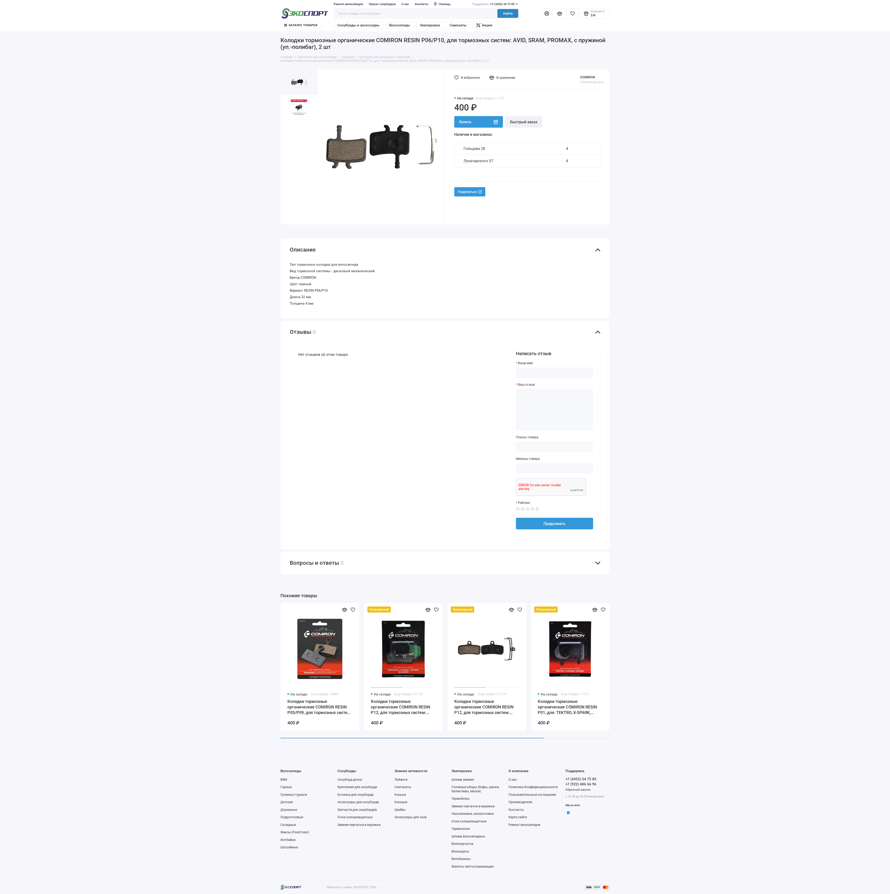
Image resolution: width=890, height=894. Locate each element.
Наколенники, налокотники (472, 813)
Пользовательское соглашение (532, 794)
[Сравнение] (559, 13)
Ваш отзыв (526, 384)
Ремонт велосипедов (348, 4)
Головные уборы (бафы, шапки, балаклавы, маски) (475, 789)
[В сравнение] (344, 610)
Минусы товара (528, 459)
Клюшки (400, 802)
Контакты (421, 4)
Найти (508, 13)
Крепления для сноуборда (357, 787)
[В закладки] (353, 610)
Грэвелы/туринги (293, 794)
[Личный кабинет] (547, 13)
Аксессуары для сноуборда (358, 802)
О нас (513, 779)
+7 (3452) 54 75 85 (493, 4)
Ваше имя (525, 363)
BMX (283, 779)
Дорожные (288, 810)
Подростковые (291, 817)
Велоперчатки (462, 844)
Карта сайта (518, 817)
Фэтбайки (288, 840)
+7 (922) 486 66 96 (581, 784)
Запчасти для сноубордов (357, 810)
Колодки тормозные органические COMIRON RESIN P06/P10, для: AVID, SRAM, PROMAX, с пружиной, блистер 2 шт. (652, 707)
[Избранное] (572, 13)
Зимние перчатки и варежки (359, 825)
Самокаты (458, 25)
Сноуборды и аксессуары (358, 25)
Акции (487, 25)
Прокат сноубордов (382, 4)
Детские (286, 802)
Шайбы (400, 810)
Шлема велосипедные (468, 836)
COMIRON (587, 77)
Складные (288, 825)
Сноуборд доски (349, 779)
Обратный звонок (578, 789)
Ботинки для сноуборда (355, 794)
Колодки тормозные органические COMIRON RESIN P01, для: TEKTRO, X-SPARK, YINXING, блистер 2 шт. (567, 707)
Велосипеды (399, 25)
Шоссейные (289, 847)
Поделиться (467, 192)
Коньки (400, 794)
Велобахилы (460, 859)
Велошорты (460, 851)
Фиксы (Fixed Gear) (294, 832)
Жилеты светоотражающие (472, 866)
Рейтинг (524, 503)
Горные (286, 787)
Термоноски (460, 829)
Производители (520, 802)
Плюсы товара (527, 437)
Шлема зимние (462, 779)
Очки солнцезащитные (354, 817)
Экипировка (430, 25)
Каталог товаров (303, 25)
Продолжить (555, 523)
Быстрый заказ (523, 122)
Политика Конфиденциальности (533, 787)
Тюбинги (400, 779)
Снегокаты (402, 787)
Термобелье (460, 798)
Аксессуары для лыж (410, 817)
